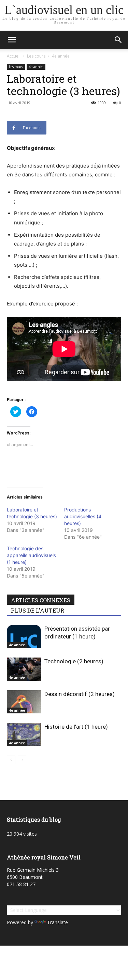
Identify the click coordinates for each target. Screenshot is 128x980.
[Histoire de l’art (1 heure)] (24, 734)
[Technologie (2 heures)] (24, 669)
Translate (57, 922)
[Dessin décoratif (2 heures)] (24, 702)
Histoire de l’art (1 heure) (76, 726)
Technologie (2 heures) (73, 661)
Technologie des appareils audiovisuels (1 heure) (31, 555)
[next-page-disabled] (22, 760)
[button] (12, 40)
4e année (61, 56)
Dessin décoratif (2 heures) (79, 694)
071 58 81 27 (21, 884)
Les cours (36, 56)
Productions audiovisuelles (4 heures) (82, 516)
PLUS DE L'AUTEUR (37, 610)
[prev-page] (11, 760)
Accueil (13, 56)
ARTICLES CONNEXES (40, 600)
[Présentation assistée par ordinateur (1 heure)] (24, 636)
